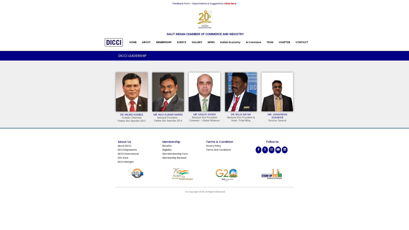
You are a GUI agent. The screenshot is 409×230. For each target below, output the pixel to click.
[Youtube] (278, 149)
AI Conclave (253, 42)
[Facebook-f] (258, 149)
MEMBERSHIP (164, 42)
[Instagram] (271, 149)
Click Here (230, 3)
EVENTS (181, 42)
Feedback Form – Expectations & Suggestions (198, 3)
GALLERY (197, 42)
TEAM (269, 42)
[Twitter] (265, 149)
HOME (133, 42)
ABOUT (146, 42)
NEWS (211, 42)
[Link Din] (285, 149)
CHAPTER (284, 42)
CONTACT (302, 42)
